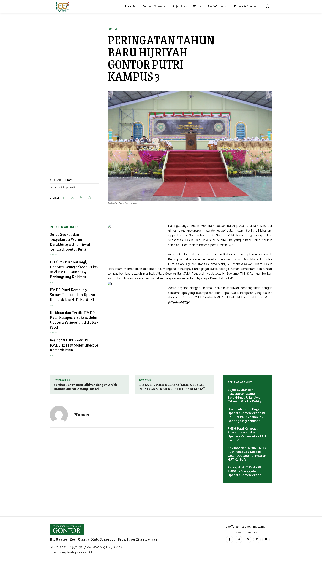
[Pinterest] (80, 197)
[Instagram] (238, 539)
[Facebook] (63, 197)
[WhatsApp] (89, 197)
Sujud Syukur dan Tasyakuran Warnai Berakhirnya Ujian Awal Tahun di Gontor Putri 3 (70, 241)
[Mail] (247, 539)
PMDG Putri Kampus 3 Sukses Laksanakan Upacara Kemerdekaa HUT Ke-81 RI (73, 294)
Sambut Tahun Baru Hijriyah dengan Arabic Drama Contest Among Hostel (86, 386)
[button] (267, 6)
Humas (68, 180)
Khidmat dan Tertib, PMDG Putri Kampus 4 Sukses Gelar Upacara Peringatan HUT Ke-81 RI (74, 319)
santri (53, 254)
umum (112, 29)
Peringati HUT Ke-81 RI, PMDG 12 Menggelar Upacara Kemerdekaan (74, 345)
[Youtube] (266, 539)
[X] (72, 197)
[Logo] (62, 6)
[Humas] (61, 415)
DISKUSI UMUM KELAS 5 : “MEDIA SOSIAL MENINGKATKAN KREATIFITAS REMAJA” (172, 386)
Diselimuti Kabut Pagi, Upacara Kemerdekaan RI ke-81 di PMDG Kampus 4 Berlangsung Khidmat (74, 269)
